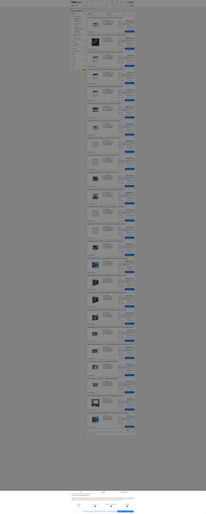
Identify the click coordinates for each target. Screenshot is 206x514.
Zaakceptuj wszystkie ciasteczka (125, 511)
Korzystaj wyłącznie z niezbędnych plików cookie (94, 511)
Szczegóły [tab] (103, 492)
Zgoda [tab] (81, 492)
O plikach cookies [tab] (124, 492)
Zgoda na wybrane (112, 511)
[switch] (95, 506)
